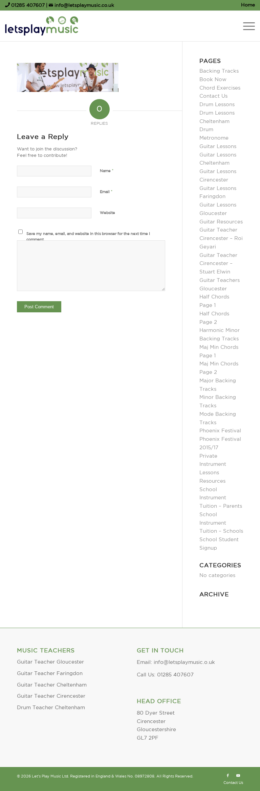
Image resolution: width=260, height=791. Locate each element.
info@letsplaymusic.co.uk (83, 5)
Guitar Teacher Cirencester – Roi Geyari (221, 238)
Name (107, 171)
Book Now (212, 79)
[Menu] (245, 26)
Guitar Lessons (217, 146)
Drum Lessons (217, 104)
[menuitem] (246, 5)
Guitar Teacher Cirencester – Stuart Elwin (218, 263)
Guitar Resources (221, 222)
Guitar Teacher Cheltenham (52, 685)
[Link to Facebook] (228, 776)
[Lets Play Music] (41, 26)
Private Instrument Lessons (212, 464)
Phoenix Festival (220, 431)
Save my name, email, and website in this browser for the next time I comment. (88, 236)
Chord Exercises (219, 88)
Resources (213, 481)
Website (107, 213)
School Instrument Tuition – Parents (220, 498)
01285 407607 (28, 5)
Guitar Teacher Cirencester (51, 696)
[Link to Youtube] (238, 776)
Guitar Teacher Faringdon (50, 673)
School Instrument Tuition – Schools (221, 523)
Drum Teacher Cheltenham (51, 707)
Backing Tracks (219, 71)
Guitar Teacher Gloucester (50, 662)
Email (106, 192)
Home (248, 5)
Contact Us (213, 96)
